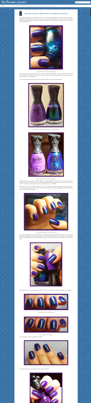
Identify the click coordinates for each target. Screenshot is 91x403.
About (13, 6)
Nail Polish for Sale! (37, 6)
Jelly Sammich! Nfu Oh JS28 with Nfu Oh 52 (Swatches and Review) (46, 13)
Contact (53, 6)
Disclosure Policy (46, 6)
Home (9, 6)
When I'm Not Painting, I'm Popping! (24, 6)
